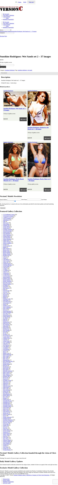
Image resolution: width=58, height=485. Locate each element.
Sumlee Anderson (7, 417)
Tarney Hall (6, 429)
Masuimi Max (6, 360)
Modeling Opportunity (8, 19)
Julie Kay (5, 319)
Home (1, 31)
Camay (4, 258)
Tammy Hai (6, 425)
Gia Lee (5, 292)
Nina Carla (5, 388)
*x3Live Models (7, 218)
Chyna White (6, 266)
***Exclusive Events (8, 216)
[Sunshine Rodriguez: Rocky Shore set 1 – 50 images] (39, 176)
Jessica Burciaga (7, 311)
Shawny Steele (6, 414)
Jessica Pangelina (7, 312)
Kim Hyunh (6, 327)
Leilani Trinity (6, 341)
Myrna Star (5, 377)
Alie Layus (5, 222)
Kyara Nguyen (6, 335)
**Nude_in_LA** (7, 217)
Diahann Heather (7, 284)
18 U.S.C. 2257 (7, 483)
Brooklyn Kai (6, 255)
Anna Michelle (6, 233)
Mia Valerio (6, 369)
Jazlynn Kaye (6, 303)
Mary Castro (6, 356)
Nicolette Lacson (7, 380)
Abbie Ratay (6, 220)
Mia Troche (6, 368)
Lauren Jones (6, 337)
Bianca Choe (6, 250)
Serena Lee (5, 413)
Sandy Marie (6, 407)
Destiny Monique (7, 281)
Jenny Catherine (7, 307)
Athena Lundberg (7, 243)
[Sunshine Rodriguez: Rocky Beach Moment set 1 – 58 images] (14, 176)
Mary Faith (5, 357)
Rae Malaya (6, 392)
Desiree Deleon (6, 279)
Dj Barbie (5, 285)
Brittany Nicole (6, 254)
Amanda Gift (6, 225)
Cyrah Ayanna (6, 275)
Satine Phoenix (6, 411)
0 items (19, 2)
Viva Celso (5, 447)
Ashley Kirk (6, 240)
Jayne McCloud (7, 301)
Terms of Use (6, 479)
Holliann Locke (6, 298)
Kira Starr (5, 331)
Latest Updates (6, 16)
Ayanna (5, 244)
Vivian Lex (5, 448)
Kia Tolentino (6, 324)
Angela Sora (6, 228)
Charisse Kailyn (7, 263)
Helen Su (5, 296)
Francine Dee (6, 290)
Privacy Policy (6, 480)
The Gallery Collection (8, 15)
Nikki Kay (5, 384)
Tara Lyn (5, 426)
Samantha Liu (6, 402)
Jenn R (4, 304)
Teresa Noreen (6, 433)
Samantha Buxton (7, 400)
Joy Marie (5, 318)
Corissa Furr (6, 273)
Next (5, 36)
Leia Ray (5, 339)
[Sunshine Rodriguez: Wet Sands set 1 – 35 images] (14, 106)
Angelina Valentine (7, 229)
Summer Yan (6, 418)
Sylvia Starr (6, 424)
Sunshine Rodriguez (8, 31)
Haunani (5, 294)
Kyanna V (5, 334)
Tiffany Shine (6, 434)
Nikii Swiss (6, 381)
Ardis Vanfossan (7, 235)
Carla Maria (6, 259)
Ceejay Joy (5, 262)
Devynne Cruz (6, 282)
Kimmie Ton (6, 328)
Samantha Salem (7, 406)
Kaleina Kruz (6, 322)
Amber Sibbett (6, 226)
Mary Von (5, 358)
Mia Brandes (6, 366)
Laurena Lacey (6, 338)
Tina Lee (5, 436)
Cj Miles (5, 269)
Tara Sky (5, 428)
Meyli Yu (5, 365)
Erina (4, 289)
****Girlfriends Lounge (9, 214)
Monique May (6, 376)
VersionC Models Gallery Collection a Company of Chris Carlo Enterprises (31, 475)
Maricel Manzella (7, 354)
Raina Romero (6, 394)
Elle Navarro (6, 288)
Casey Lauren (6, 260)
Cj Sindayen (6, 270)
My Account (6, 14)
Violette (5, 445)
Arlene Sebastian (7, 239)
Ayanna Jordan (6, 245)
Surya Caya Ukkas (7, 421)
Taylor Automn (6, 430)
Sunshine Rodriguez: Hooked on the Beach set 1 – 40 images (38, 128)
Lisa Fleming (6, 349)
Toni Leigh (5, 437)
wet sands (29, 70)
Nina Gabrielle (6, 390)
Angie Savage (6, 232)
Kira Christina (6, 330)
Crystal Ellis (6, 274)
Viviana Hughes (7, 449)
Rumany (5, 398)
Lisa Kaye (5, 350)
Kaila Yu (5, 320)
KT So (4, 332)
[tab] (4, 72)
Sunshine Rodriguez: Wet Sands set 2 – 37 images (24, 31)
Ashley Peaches (7, 241)
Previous (2, 36)
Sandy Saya (6, 409)
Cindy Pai (5, 267)
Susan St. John (6, 422)
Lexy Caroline (6, 342)
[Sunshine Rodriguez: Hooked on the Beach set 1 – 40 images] (39, 125)
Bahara (4, 247)
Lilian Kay (5, 343)
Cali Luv (5, 256)
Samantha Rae (6, 403)
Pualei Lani (5, 391)
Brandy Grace (6, 251)
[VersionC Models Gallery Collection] (11, 10)
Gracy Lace (6, 293)
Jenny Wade (6, 308)
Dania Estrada (6, 277)
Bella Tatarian (6, 248)
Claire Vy (5, 271)
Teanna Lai (5, 432)
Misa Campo (6, 373)
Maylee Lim (6, 362)
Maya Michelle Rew (8, 361)
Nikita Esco (6, 383)
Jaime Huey (6, 300)
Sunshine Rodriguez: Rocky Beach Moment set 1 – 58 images (13, 179)
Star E (4, 415)
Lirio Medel (6, 346)
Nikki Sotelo (6, 387)
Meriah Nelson (6, 364)
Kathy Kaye (6, 323)
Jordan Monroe (6, 316)
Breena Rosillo (6, 252)
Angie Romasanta (7, 231)
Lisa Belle (5, 347)
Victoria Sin (6, 444)
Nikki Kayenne (6, 386)
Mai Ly (4, 352)
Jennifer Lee (6, 305)
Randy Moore (6, 395)
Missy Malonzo (6, 375)
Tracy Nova (6, 439)
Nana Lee (5, 379)
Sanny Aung (6, 410)
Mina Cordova (6, 372)
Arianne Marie (6, 236)
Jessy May (5, 313)
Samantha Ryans (7, 405)
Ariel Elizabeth (6, 237)
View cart (31, 2)
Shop (7, 18)
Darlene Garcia (6, 278)
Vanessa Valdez (6, 441)
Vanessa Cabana (7, 440)
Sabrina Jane (6, 399)
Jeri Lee (5, 309)
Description (4, 72)
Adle (4, 221)
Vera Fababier (6, 443)
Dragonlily (5, 286)
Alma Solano (6, 224)
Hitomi (4, 297)
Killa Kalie (5, 326)
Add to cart (3, 67)
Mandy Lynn (6, 353)
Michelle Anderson (7, 371)
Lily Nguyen (6, 345)
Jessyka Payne (6, 315)
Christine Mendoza (7, 264)
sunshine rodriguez (22, 70)
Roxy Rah (5, 396)
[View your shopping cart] (16, 2)
